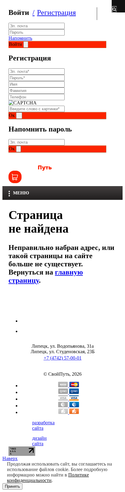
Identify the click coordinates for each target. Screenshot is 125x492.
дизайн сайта (39, 441)
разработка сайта (43, 425)
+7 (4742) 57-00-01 (63, 357)
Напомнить (20, 38)
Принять (12, 486)
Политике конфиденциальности (48, 477)
